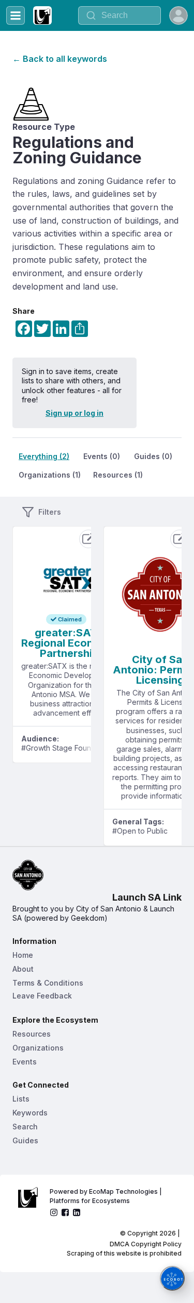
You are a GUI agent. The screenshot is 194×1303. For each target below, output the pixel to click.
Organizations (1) (50, 474)
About (23, 968)
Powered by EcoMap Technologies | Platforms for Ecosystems (106, 1196)
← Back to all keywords (59, 59)
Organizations (38, 1047)
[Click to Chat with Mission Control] (172, 1278)
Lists (20, 1098)
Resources (31, 1033)
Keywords (30, 1112)
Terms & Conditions (47, 982)
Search (25, 1126)
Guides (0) (153, 456)
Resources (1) (118, 474)
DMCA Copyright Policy (146, 1244)
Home (22, 955)
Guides (25, 1140)
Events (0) (101, 456)
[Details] (88, 539)
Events (24, 1061)
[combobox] (119, 15)
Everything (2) (44, 456)
